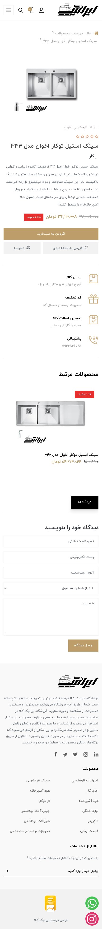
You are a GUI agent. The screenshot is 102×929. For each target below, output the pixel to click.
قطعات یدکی (89, 831)
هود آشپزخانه (40, 791)
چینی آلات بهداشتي (35, 811)
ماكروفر (93, 821)
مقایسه (19, 248)
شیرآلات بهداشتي (37, 821)
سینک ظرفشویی (38, 780)
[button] (41, 10)
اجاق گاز (92, 791)
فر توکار (44, 801)
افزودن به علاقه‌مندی (68, 248)
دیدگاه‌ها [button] (84, 502)
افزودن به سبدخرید (51, 234)
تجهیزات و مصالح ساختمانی (30, 831)
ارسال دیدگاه (83, 645)
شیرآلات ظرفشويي (85, 780)
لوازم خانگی (90, 811)
